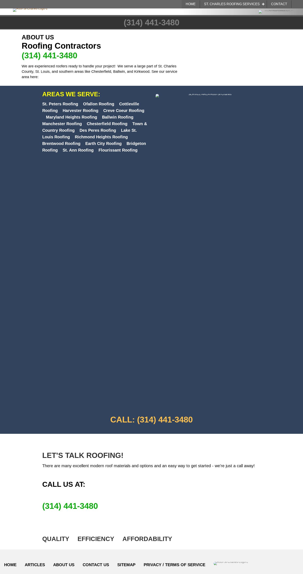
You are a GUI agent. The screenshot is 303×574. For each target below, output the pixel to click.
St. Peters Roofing (60, 104)
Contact (279, 4)
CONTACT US (96, 564)
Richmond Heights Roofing (101, 137)
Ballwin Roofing (117, 117)
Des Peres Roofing (98, 130)
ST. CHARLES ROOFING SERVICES (232, 4)
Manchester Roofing (62, 123)
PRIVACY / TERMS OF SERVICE (174, 564)
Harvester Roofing (80, 110)
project (108, 66)
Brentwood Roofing (61, 143)
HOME (191, 4)
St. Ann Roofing (78, 150)
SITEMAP (126, 564)
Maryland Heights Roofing (71, 117)
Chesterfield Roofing (107, 123)
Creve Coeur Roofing (123, 110)
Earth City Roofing (103, 143)
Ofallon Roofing (98, 104)
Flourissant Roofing (118, 150)
